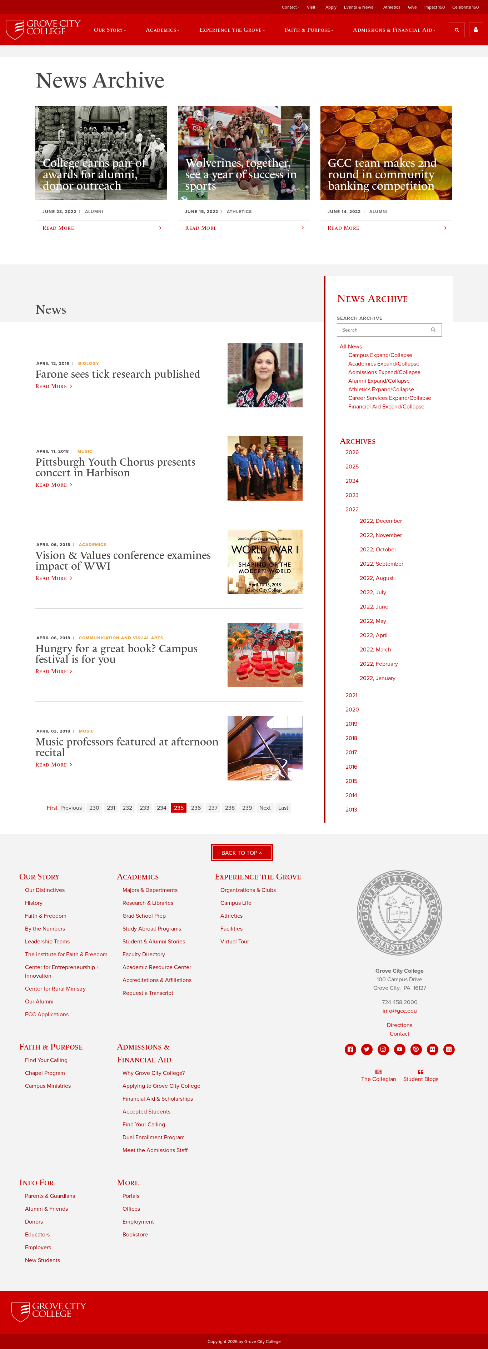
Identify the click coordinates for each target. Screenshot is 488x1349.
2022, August (377, 578)
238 (230, 808)
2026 (352, 452)
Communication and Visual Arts (121, 637)
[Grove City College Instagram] (383, 1049)
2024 (352, 481)
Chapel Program (45, 1073)
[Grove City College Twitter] (367, 1049)
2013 (351, 809)
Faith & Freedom (45, 915)
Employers (38, 1247)
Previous (71, 808)
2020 (352, 709)
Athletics (391, 7)
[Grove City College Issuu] (416, 1049)
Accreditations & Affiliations (157, 980)
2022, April (374, 635)
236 (196, 808)
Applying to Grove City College (161, 1086)
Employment (138, 1221)
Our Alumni (39, 1001)
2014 (351, 795)
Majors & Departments (150, 890)
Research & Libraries (148, 903)
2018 (351, 738)
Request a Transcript (148, 993)
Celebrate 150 (465, 7)
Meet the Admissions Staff (155, 1150)
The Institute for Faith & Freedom (66, 954)
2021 (351, 695)
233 (144, 808)
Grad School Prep (144, 915)
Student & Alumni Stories (154, 941)
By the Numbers (45, 928)
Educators (37, 1234)
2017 (351, 752)
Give (412, 7)
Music (85, 451)
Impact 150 (434, 7)
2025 (352, 466)
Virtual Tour (234, 941)
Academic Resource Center (157, 967)
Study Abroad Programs (152, 928)
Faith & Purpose (51, 1046)
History (34, 903)
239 (247, 808)
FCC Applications (47, 1014)
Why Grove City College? (154, 1073)
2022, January (377, 678)
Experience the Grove (258, 876)
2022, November (381, 535)
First (52, 808)
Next (265, 808)
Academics (92, 544)
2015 (351, 781)
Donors (34, 1221)
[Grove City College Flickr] (432, 1049)
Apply (331, 7)
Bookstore (135, 1234)
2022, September (381, 563)
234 (161, 808)
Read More (51, 386)
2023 (352, 495)
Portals (131, 1196)
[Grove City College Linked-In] (449, 1049)
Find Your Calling (46, 1060)
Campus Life (236, 903)
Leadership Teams (47, 941)
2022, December (381, 521)
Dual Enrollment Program (154, 1137)
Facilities (231, 928)
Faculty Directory (144, 954)
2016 (351, 766)
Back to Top (240, 853)
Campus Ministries (48, 1086)
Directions (399, 1025)
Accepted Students (146, 1111)
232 (127, 808)
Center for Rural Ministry (55, 988)
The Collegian (378, 1079)
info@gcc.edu (400, 1011)
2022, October (378, 549)
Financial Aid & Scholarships (158, 1098)
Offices (131, 1208)
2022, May (373, 621)
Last (283, 808)
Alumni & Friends (46, 1208)
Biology (88, 363)
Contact (399, 1033)
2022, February (379, 664)
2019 (351, 724)
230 (94, 808)
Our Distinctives (45, 890)
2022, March (375, 649)
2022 (352, 509)
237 (213, 808)
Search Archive (360, 318)
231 (111, 808)
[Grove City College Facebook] (350, 1049)
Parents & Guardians (50, 1196)
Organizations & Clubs (248, 890)
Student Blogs (420, 1079)
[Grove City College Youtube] (399, 1049)
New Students (42, 1260)
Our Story (39, 876)
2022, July (373, 592)
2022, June (374, 606)
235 (179, 808)
